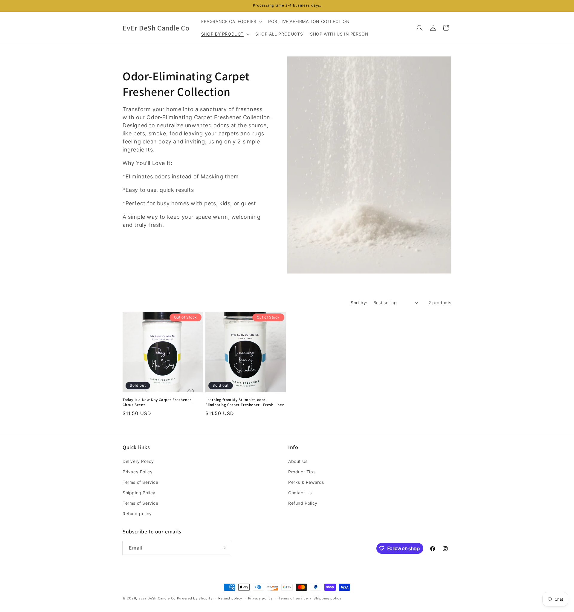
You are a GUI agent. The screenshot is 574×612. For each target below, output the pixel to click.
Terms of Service (140, 482)
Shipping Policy (139, 492)
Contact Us (300, 492)
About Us (298, 461)
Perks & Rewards (306, 482)
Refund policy (137, 513)
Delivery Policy (138, 461)
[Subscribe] (223, 548)
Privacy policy (260, 598)
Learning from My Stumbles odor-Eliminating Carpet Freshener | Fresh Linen (244, 402)
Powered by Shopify (195, 598)
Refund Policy (302, 503)
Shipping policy (327, 598)
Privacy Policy (137, 471)
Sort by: (359, 302)
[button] (231, 21)
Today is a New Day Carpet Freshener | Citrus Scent (158, 402)
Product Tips (301, 471)
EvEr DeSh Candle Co (157, 598)
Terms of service (293, 598)
